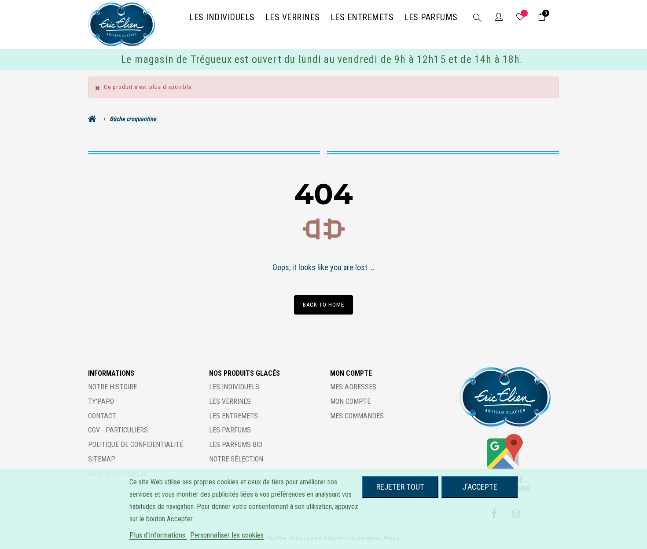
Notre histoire (112, 387)
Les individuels (234, 387)
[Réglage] (498, 17)
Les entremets (233, 416)
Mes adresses (353, 387)
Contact (102, 416)
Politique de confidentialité (135, 444)
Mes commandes (357, 416)
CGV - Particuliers (118, 430)
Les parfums (230, 430)
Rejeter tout (400, 486)
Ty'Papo (101, 401)
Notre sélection (236, 459)
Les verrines (230, 401)
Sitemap (101, 459)
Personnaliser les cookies (227, 535)
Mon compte (350, 401)
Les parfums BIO (235, 444)
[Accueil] (94, 119)
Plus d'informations (158, 535)
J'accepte (479, 486)
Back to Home (323, 304)
